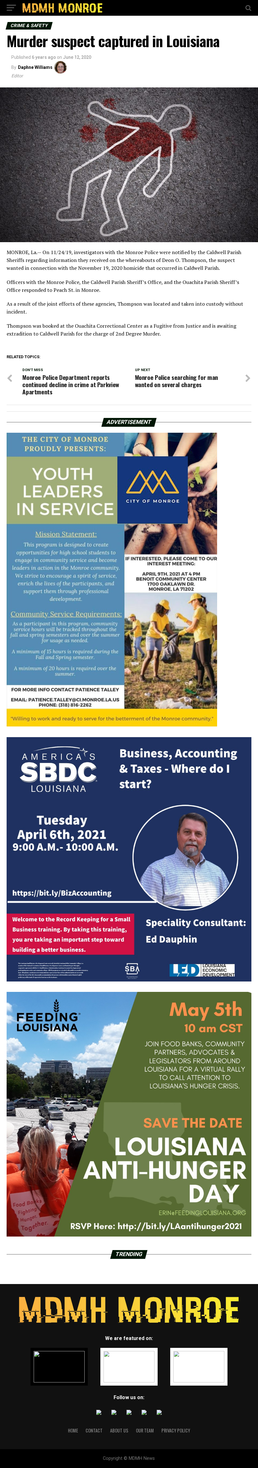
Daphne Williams (35, 67)
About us (119, 1430)
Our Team (145, 1430)
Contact (94, 1430)
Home (73, 1430)
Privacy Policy (175, 1430)
